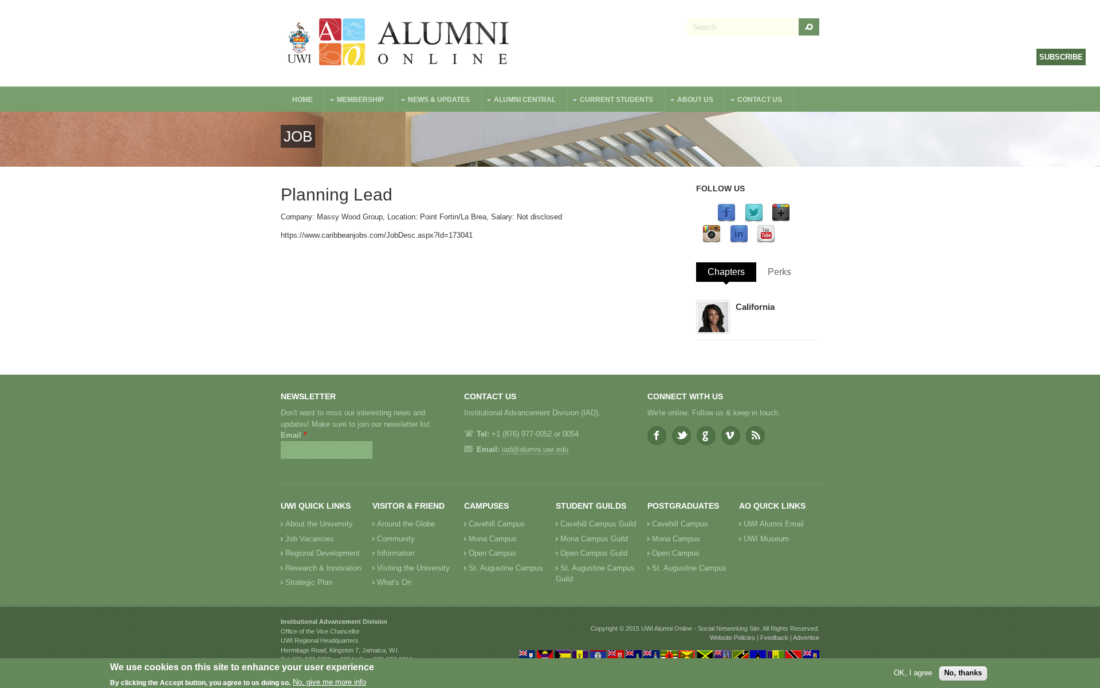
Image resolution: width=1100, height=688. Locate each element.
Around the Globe (406, 524)
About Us (689, 101)
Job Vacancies (309, 538)
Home (302, 100)
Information (395, 553)
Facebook (656, 435)
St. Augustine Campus (506, 568)
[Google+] (781, 219)
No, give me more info (329, 682)
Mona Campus (493, 538)
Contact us (754, 101)
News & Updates (433, 101)
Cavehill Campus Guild (598, 524)
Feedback (774, 637)
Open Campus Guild (593, 553)
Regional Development (322, 553)
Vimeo (730, 435)
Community (396, 538)
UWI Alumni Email (774, 524)
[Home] (398, 43)
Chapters (726, 272)
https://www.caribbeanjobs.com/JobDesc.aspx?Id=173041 (377, 235)
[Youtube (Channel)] (766, 241)
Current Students (610, 101)
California (755, 307)
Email (294, 435)
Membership (354, 101)
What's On (394, 582)
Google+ (706, 435)
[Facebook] (726, 219)
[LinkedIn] (739, 241)
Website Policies (732, 637)
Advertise (806, 637)
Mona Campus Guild (594, 538)
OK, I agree (913, 673)
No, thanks (963, 673)
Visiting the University (413, 568)
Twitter (681, 435)
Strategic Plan (308, 582)
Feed (755, 435)
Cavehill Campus (497, 524)
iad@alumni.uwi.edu (535, 449)
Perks (779, 272)
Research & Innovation (323, 568)
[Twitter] (754, 219)
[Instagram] (711, 241)
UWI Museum (766, 538)
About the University (319, 524)
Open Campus (492, 553)
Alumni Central (519, 101)
